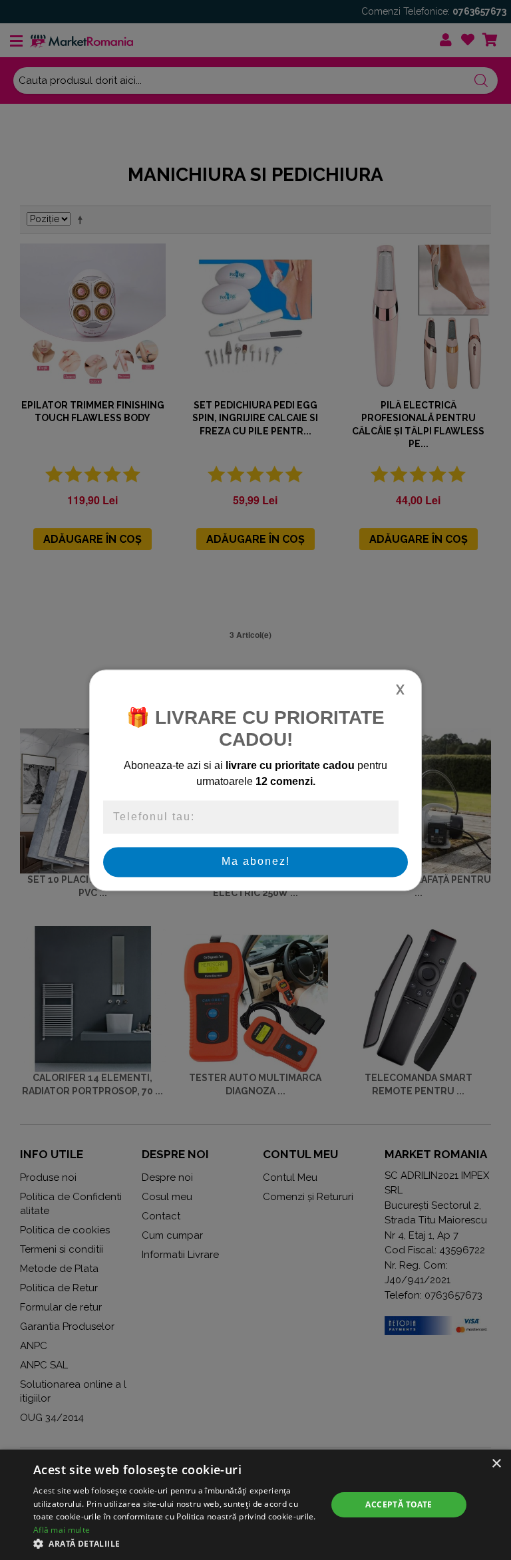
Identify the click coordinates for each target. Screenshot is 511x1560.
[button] (175, 1543)
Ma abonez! (256, 861)
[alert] (255, 1505)
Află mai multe (61, 1529)
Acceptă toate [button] (398, 1504)
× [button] (496, 1464)
